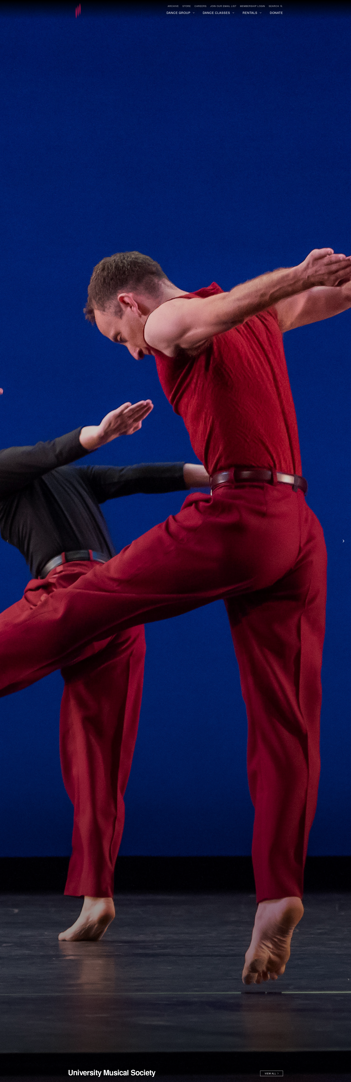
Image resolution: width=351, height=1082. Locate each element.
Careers (201, 6)
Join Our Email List (223, 6)
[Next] (342, 541)
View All (270, 1073)
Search (274, 6)
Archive (173, 6)
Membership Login (252, 6)
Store (186, 6)
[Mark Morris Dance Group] (78, 11)
